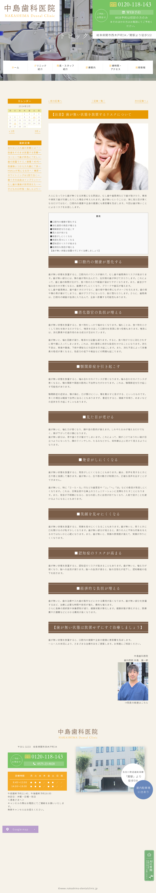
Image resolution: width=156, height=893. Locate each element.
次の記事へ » (141, 100)
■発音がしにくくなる (61, 236)
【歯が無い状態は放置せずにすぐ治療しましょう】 (75, 250)
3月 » (37, 131)
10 (34, 117)
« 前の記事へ (55, 100)
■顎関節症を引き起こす (62, 229)
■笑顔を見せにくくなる (62, 239)
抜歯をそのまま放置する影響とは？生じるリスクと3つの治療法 (41, 152)
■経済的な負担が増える (62, 247)
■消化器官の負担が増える (63, 225)
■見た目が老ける (59, 232)
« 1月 (12, 131)
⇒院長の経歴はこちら (136, 702)
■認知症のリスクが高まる (63, 243)
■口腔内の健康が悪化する (63, 221)
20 (15, 123)
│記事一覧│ (98, 100)
